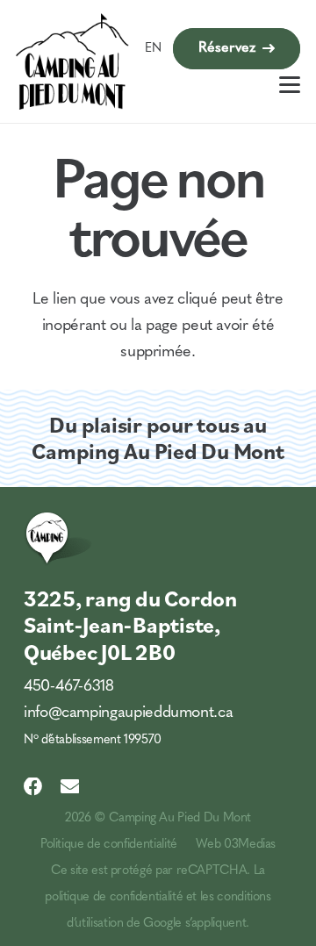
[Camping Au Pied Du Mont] (72, 61)
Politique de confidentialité (108, 844)
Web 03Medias (236, 844)
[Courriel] (70, 787)
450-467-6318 (69, 687)
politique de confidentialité (114, 897)
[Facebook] (33, 787)
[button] (290, 84)
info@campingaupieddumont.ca (128, 713)
